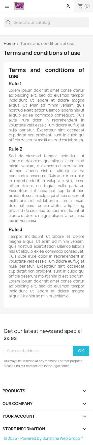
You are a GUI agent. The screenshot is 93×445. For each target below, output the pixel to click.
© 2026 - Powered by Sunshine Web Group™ (44, 438)
